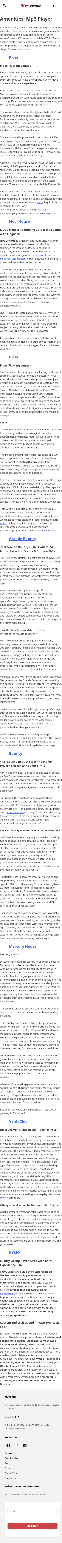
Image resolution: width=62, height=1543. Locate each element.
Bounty (15, 753)
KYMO (14, 1252)
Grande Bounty (22, 538)
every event (50, 213)
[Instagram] (16, 1445)
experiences (7, 1293)
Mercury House (22, 946)
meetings (5, 258)
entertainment (15, 812)
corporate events (37, 255)
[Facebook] (8, 1445)
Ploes (14, 57)
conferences (18, 258)
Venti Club (18, 1121)
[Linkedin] (25, 1445)
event (40, 202)
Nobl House (19, 221)
